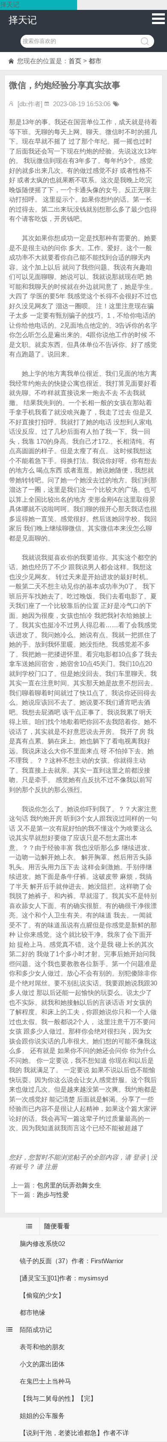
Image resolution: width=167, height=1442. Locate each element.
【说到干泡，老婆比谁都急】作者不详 (74, 1432)
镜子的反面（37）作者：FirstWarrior (71, 1260)
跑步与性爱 (53, 1194)
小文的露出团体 (42, 1364)
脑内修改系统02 (42, 1243)
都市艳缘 (32, 1312)
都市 (95, 60)
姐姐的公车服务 (42, 1415)
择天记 (23, 20)
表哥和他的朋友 (42, 1346)
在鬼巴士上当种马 (45, 1381)
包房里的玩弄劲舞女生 (69, 1185)
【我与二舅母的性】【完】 (58, 1398)
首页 (75, 60)
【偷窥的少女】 (42, 1295)
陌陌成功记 (36, 1329)
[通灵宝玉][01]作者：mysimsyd (64, 1278)
